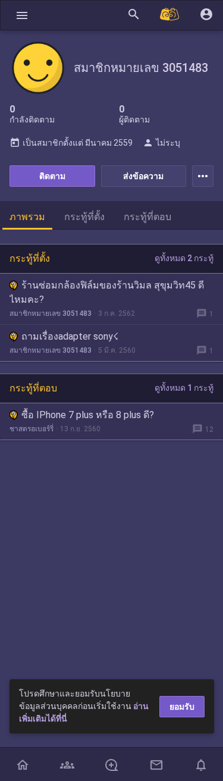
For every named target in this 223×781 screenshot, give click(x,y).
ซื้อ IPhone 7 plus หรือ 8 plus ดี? (87, 415)
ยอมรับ (181, 706)
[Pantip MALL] (170, 15)
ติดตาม (52, 176)
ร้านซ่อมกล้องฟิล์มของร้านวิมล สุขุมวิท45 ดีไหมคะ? (107, 292)
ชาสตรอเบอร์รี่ (32, 429)
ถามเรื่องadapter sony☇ (69, 336)
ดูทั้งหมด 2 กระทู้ (184, 258)
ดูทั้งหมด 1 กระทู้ (184, 388)
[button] (22, 15)
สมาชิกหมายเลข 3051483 (51, 313)
